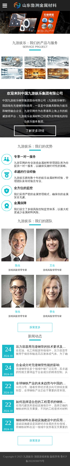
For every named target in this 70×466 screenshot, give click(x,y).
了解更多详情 (35, 130)
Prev (3, 22)
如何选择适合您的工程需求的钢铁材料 (42, 401)
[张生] (17, 291)
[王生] (52, 245)
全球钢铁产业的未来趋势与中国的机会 (42, 383)
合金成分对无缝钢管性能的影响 (38, 365)
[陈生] (17, 245)
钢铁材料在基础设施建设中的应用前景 (42, 420)
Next (66, 22)
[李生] (52, 291)
